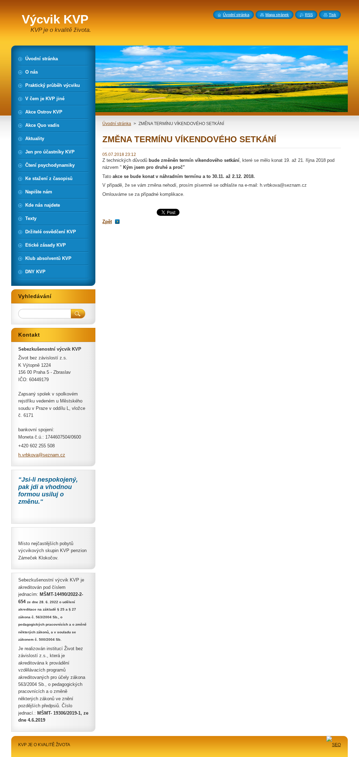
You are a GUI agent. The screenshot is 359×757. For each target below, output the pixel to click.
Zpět (107, 221)
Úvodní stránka (116, 124)
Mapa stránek (277, 15)
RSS (309, 15)
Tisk (332, 15)
